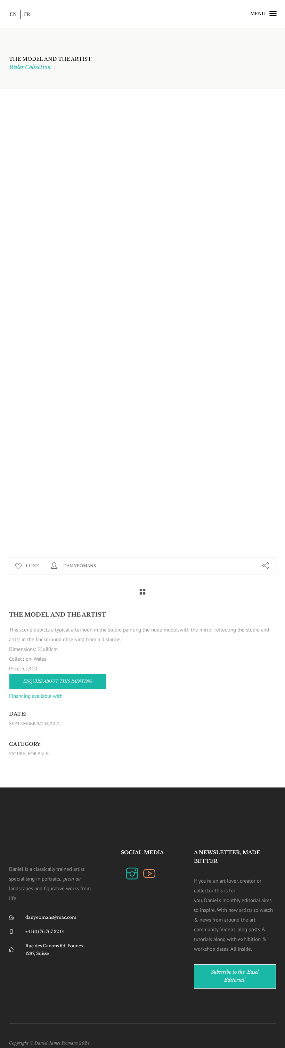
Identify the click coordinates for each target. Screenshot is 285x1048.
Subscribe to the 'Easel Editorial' (235, 976)
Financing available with (36, 696)
